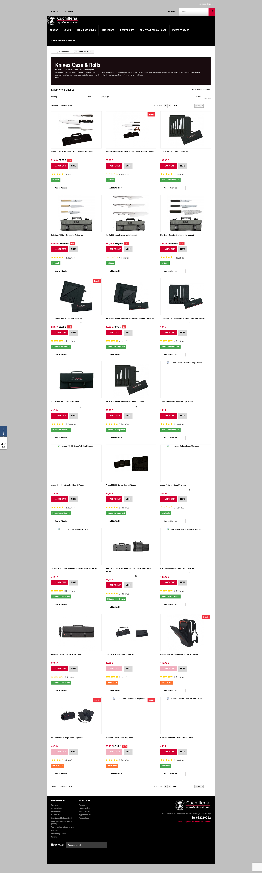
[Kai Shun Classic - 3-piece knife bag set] (185, 213)
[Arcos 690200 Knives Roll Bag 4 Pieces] (185, 379)
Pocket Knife (127, 30)
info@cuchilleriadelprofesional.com (197, 821)
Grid (205, 99)
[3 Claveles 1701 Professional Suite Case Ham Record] (185, 296)
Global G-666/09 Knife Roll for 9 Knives (176, 738)
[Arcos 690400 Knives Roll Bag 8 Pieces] (76, 463)
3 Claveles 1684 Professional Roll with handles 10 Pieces (130, 318)
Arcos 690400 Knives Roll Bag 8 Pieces (67, 485)
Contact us (55, 815)
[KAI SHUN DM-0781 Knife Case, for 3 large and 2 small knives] (131, 546)
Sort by (54, 97)
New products (56, 808)
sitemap (69, 11)
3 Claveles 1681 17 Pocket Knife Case (66, 402)
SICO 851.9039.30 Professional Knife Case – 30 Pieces (74, 568)
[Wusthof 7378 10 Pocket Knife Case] (76, 632)
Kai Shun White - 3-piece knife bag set (67, 235)
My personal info (85, 815)
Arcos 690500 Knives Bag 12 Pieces (121, 485)
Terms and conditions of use (62, 827)
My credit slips (84, 808)
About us (54, 830)
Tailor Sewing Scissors (62, 40)
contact (56, 11)
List (209, 99)
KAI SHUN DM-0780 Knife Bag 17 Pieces (177, 568)
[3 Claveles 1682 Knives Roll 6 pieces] (76, 296)
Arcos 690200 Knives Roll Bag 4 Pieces (176, 402)
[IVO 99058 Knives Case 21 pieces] (131, 632)
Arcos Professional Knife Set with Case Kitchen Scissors (130, 152)
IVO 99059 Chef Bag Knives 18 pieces (67, 738)
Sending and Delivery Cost (61, 818)
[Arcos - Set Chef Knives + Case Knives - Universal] (76, 129)
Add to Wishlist (60, 188)
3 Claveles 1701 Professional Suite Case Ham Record (182, 318)
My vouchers (83, 818)
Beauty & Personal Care (153, 30)
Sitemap (54, 837)
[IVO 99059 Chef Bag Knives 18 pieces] (76, 715)
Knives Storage (180, 30)
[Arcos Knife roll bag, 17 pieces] (185, 463)
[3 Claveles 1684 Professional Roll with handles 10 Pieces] (131, 296)
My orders (82, 805)
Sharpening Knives (58, 834)
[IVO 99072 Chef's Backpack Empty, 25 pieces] (185, 632)
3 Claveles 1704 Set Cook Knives (174, 152)
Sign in (171, 11)
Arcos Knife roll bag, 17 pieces (173, 485)
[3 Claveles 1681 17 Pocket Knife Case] (76, 379)
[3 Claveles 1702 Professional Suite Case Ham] (131, 379)
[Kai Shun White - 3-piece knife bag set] (76, 213)
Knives (67, 30)
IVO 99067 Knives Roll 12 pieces (119, 738)
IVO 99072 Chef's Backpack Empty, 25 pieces (179, 654)
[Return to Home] (54, 51)
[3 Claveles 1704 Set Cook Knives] (185, 129)
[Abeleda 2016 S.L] (63, 20)
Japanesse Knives (86, 30)
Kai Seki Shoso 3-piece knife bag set (121, 235)
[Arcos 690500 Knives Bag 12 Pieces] (131, 463)
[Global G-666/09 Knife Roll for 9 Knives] (185, 715)
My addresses (84, 811)
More (57, 77)
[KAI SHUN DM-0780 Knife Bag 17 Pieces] (185, 546)
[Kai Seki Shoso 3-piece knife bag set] (131, 213)
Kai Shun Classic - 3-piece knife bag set (177, 235)
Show (89, 97)
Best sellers (56, 811)
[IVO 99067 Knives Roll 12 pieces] (131, 715)
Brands (54, 30)
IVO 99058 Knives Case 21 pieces (120, 654)
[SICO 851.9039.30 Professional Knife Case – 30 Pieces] (76, 546)
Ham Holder (108, 30)
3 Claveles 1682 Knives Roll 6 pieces (66, 318)
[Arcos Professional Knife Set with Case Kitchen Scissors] (131, 129)
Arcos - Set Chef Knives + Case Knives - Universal (72, 152)
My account (85, 800)
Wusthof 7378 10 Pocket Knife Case (66, 654)
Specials (54, 805)
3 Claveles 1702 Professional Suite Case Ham (125, 402)
